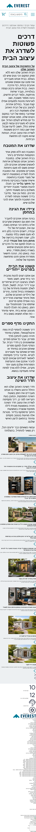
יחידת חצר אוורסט (32, 740)
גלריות (35, 732)
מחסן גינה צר (33, 737)
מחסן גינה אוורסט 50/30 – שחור (29, 765)
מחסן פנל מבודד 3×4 (31, 743)
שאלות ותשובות (33, 726)
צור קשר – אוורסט (32, 725)
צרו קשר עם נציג (33, 809)
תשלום (34, 803)
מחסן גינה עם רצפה (32, 723)
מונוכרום (34, 820)
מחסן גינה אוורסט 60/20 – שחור (29, 760)
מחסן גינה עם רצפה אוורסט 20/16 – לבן (28, 771)
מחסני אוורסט (16, 25)
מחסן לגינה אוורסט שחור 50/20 (29, 761)
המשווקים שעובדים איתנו (31, 728)
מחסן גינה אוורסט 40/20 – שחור (29, 764)
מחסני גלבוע (33, 794)
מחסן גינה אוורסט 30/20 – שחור (29, 762)
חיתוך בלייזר (23, 183)
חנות (35, 790)
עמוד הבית (30, 25)
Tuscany (34, 779)
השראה (34, 784)
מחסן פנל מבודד (32, 735)
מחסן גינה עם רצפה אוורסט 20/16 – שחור (27, 772)
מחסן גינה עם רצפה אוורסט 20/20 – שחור (27, 773)
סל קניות (34, 797)
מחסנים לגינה (33, 734)
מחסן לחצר (33, 736)
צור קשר (34, 729)
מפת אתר (34, 730)
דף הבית (34, 719)
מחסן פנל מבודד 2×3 (31, 741)
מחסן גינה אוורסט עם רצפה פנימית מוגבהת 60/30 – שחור (24, 769)
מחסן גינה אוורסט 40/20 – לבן (30, 763)
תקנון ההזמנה (33, 802)
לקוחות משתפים (32, 733)
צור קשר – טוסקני (32, 780)
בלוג (35, 721)
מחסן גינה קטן (33, 738)
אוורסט (34, 731)
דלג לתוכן (34, 815)
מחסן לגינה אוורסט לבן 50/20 (30, 768)
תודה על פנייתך (33, 801)
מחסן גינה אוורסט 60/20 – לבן (30, 759)
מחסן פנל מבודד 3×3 (31, 742)
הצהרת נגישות (33, 722)
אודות (35, 720)
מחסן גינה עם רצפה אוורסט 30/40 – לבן (28, 776)
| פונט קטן (32, 823)
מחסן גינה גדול (33, 739)
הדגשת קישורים (33, 822)
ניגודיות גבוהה (33, 821)
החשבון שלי (33, 787)
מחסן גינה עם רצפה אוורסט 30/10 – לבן (28, 774)
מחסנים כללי (33, 785)
